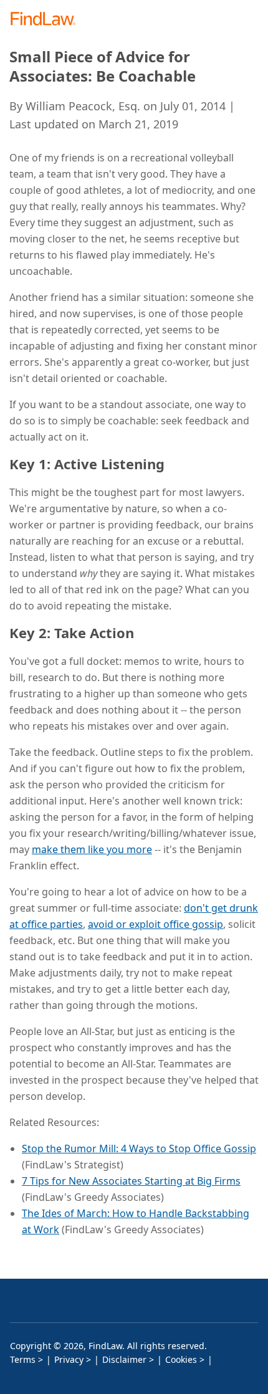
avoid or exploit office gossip (155, 924)
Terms (23, 1359)
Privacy (69, 1359)
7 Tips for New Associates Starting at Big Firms (131, 1181)
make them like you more (92, 849)
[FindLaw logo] (47, 19)
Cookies (181, 1359)
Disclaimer (124, 1359)
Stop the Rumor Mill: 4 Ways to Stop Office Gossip (139, 1148)
